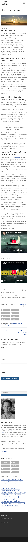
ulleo (14, 306)
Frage (16, 483)
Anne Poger (5, 13)
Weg (24, 503)
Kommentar (4, 347)
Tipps (19, 501)
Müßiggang (4, 499)
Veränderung (13, 503)
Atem (3, 479)
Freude (21, 483)
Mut (20, 496)
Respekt (17, 499)
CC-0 (22, 306)
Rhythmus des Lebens (7, 501)
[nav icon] (24, 3)
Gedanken (8, 486)
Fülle (3, 486)
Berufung (8, 479)
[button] (5, 310)
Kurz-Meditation (5, 494)
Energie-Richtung (18, 481)
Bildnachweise (4, 522)
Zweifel (16, 505)
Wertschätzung (5, 325)
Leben (12, 494)
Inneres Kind (4, 492)
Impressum (4, 515)
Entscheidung (5, 483)
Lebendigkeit (18, 494)
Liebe (10, 496)
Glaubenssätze (15, 486)
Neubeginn (18, 157)
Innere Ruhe (16, 490)
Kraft (24, 492)
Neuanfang (20, 323)
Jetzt (16, 492)
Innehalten (13, 488)
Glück (22, 486)
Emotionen (10, 481)
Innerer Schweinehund (7, 490)
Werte (3, 505)
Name (3, 359)
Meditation (14, 323)
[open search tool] (20, 3)
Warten (19, 503)
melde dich (20, 443)
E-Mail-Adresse (5, 366)
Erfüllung (12, 483)
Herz (3, 488)
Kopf (20, 492)
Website (3, 372)
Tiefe (15, 501)
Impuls (7, 488)
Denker (20, 479)
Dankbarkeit (14, 479)
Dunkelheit (4, 481)
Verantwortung (5, 503)
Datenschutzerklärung (6, 518)
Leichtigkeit (4, 496)
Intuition (11, 492)
